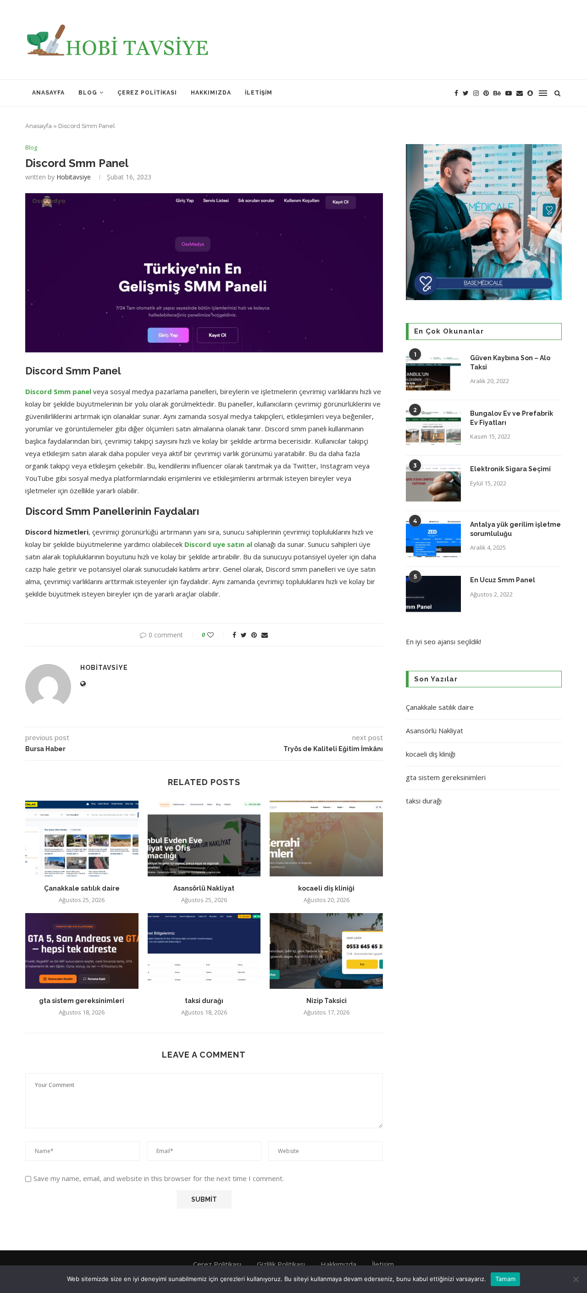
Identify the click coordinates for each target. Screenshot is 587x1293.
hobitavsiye (73, 177)
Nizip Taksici (326, 1000)
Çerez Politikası (147, 92)
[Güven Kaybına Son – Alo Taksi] (433, 372)
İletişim (258, 92)
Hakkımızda (211, 92)
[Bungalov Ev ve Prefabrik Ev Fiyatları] (433, 427)
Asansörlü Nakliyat (203, 888)
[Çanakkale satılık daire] (81, 838)
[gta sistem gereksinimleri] (81, 950)
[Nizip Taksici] (326, 950)
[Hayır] (575, 1279)
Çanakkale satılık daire (82, 888)
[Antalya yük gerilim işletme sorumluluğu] (433, 538)
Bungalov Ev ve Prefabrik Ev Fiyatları (511, 418)
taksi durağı (204, 1000)
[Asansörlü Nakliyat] (204, 838)
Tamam (505, 1278)
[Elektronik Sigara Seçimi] (433, 483)
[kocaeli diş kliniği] (326, 838)
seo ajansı (439, 641)
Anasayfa (48, 92)
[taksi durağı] (204, 950)
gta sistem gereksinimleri (81, 1000)
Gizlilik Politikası (281, 1264)
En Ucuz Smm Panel (502, 580)
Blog (87, 92)
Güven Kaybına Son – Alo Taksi (510, 362)
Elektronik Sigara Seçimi (511, 469)
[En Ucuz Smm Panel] (433, 594)
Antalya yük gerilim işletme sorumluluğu (515, 529)
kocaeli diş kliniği (326, 888)
